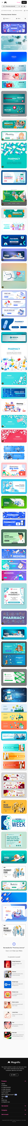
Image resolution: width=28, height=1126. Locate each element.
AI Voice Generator (5, 1091)
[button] (14, 1075)
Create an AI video (18, 10)
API (2, 1098)
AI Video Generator (6, 1089)
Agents (4, 1096)
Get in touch (4, 1114)
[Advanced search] (25, 18)
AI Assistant (4, 1085)
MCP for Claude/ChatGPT (9, 1094)
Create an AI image (7, 10)
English (14, 1074)
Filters (19, 18)
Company (4, 1110)
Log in (24, 2)
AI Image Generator (6, 1087)
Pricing (18, 2)
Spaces (3, 1083)
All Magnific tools (5, 1102)
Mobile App (4, 1100)
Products (4, 1081)
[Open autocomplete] (3, 6)
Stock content (4, 1093)
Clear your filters (17, 951)
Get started (4, 1106)
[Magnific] (14, 1062)
